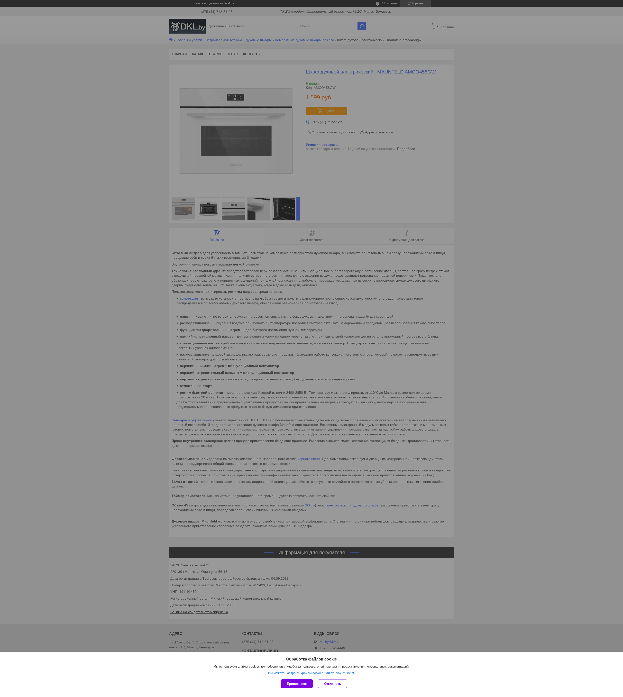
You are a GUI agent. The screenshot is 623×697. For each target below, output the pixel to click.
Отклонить (332, 684)
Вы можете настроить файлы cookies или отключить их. (310, 673)
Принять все (297, 684)
